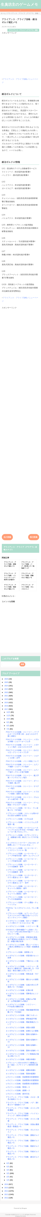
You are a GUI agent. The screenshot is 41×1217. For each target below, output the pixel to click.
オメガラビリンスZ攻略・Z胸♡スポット (22, 1015)
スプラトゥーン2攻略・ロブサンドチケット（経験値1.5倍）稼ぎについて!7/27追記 (22, 837)
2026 (6, 679)
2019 (6, 702)
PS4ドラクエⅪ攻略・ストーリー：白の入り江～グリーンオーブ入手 (22, 751)
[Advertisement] (20, 55)
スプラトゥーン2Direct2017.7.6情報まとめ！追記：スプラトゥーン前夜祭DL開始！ (22, 1065)
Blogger (24, 1208)
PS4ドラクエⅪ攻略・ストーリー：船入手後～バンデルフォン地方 (22, 776)
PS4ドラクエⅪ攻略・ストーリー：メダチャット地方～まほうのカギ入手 (22, 746)
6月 (8, 1163)
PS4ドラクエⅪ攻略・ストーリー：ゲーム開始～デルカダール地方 (22, 804)
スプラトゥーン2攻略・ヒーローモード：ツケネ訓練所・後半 (22, 865)
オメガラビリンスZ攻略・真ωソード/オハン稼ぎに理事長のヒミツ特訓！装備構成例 (22, 947)
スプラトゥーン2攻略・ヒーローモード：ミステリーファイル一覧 (22, 849)
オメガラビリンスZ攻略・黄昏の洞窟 (20, 1027)
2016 (6, 1184)
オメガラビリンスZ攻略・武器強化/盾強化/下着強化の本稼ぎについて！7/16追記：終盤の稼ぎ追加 (22, 939)
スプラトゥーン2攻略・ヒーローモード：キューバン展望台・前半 (22, 893)
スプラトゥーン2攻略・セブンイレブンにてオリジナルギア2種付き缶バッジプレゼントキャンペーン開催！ (22, 915)
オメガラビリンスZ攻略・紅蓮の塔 (19, 990)
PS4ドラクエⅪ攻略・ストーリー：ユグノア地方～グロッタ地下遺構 (22, 771)
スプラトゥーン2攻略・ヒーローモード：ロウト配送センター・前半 (22, 882)
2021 (6, 696)
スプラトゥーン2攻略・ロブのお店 (19, 819)
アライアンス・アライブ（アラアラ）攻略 (23, 30)
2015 (6, 1188)
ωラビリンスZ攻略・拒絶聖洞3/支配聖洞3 (22, 1077)
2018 (6, 706)
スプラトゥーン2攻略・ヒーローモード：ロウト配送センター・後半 (22, 876)
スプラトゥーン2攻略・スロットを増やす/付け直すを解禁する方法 (22, 814)
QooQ (24, 1216)
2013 (6, 1194)
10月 (8, 719)
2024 (6, 686)
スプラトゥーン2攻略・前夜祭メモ (19, 952)
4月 (8, 1170)
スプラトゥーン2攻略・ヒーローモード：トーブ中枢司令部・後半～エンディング (22, 855)
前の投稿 (33, 537)
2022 (6, 692)
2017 (6, 709)
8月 (8, 726)
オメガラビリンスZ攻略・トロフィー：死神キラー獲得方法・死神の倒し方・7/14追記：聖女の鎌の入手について (22, 968)
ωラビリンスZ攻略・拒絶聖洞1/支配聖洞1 (22, 1084)
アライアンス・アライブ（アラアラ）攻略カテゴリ (20, 548)
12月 (8, 712)
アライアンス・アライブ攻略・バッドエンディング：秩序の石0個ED (22, 1114)
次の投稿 (7, 537)
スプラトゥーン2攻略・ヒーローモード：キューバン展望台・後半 (22, 887)
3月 (8, 1173)
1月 (8, 1180)
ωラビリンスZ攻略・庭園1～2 (18, 1090)
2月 (8, 1177)
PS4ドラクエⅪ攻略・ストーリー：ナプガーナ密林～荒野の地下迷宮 (22, 793)
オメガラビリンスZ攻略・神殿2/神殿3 (21, 1059)
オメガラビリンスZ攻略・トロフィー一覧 (22, 926)
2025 (6, 682)
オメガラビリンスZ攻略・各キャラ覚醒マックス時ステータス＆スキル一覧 (22, 922)
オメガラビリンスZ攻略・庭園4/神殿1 (21, 1070)
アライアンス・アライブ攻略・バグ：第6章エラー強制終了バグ (22, 1104)
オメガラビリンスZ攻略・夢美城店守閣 (21, 1019)
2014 (6, 1191)
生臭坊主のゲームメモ (19, 4)
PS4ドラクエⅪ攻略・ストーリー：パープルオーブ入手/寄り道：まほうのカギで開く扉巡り (22, 734)
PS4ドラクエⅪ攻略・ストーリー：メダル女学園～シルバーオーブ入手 (22, 740)
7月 (8, 729)
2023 (6, 689)
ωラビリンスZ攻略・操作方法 (17, 1094)
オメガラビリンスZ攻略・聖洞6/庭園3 (21, 1074)
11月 (8, 715)
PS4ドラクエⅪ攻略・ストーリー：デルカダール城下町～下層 (22, 798)
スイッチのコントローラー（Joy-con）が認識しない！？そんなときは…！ (22, 844)
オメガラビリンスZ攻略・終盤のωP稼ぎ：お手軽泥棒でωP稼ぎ (21, 1000)
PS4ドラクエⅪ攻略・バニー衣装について (22, 761)
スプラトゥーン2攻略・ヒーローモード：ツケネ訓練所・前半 (22, 871)
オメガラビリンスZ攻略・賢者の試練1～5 (22, 1050)
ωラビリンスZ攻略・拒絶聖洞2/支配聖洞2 (22, 1080)
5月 (8, 1167)
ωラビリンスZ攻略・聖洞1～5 (18, 1087)
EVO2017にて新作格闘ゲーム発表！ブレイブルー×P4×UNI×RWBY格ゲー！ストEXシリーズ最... (22, 932)
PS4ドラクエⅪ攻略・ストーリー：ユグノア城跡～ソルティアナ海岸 (22, 766)
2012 (6, 1198)
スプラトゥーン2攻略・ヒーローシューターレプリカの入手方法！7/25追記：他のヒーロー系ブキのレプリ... (22, 830)
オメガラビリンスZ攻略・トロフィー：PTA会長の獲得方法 (21, 1005)
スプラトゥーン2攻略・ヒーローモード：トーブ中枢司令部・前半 (22, 860)
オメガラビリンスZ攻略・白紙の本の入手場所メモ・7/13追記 (22, 986)
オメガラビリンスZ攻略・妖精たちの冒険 (22, 1031)
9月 (8, 722)
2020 (6, 699)
